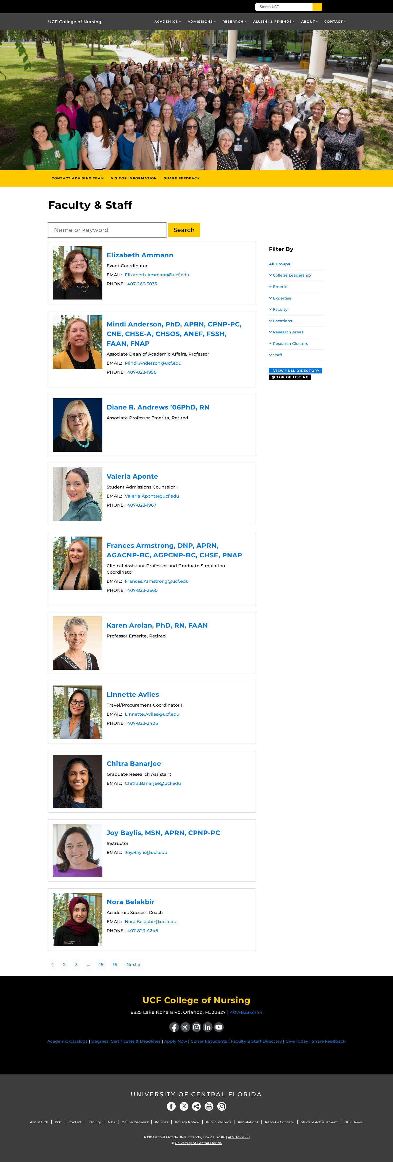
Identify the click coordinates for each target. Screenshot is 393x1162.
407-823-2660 (142, 590)
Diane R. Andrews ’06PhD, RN (77, 425)
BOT (58, 1122)
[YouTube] (209, 1106)
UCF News (353, 1122)
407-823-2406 (142, 723)
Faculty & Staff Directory (256, 1041)
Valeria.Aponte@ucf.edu (152, 496)
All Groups (279, 264)
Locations (282, 320)
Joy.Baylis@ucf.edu (146, 852)
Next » (133, 964)
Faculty (280, 309)
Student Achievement (319, 1122)
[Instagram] (221, 1106)
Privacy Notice (187, 1122)
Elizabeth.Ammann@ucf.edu (157, 274)
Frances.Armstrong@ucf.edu (157, 581)
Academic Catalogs (67, 1041)
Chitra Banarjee (77, 781)
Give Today (297, 1041)
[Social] (196, 1106)
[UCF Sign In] (230, 6)
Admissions (200, 21)
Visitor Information (134, 178)
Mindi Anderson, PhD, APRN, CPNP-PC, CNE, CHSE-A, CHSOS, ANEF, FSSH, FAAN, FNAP (77, 342)
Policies (161, 1122)
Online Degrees (135, 1122)
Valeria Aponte (77, 494)
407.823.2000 (239, 1137)
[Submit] (317, 7)
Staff (277, 355)
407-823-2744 (246, 1012)
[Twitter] (183, 1106)
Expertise (282, 298)
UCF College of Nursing (74, 21)
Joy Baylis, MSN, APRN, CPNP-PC (77, 850)
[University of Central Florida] (110, 6)
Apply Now (175, 1041)
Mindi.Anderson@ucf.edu (153, 363)
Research (233, 21)
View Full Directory (295, 371)
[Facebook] (171, 1106)
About (308, 21)
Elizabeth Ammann (77, 273)
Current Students (209, 1041)
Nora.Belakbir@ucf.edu (150, 921)
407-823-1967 (141, 505)
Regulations (248, 1122)
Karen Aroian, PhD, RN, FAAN (77, 643)
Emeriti (280, 286)
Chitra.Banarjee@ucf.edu (153, 783)
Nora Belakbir (77, 919)
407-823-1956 (141, 372)
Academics (166, 21)
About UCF (39, 1122)
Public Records (218, 1122)
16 (115, 964)
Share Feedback (182, 178)
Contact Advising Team (78, 178)
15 (101, 964)
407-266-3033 (142, 283)
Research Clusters (290, 343)
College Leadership (292, 275)
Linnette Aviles (77, 712)
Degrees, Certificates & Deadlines (126, 1041)
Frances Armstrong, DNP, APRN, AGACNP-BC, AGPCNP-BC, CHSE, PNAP (77, 563)
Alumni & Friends (272, 21)
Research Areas (288, 332)
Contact (333, 21)
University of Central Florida (196, 1094)
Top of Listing (292, 377)
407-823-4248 (142, 930)
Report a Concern (279, 1122)
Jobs (111, 1122)
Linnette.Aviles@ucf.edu (152, 714)
